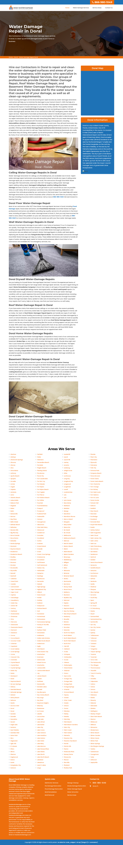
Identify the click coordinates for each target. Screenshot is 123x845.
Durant (13, 722)
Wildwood (93, 722)
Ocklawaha (67, 657)
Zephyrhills (94, 762)
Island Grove (41, 662)
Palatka (66, 716)
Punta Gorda (94, 500)
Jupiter (39, 679)
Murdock (67, 595)
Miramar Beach (69, 576)
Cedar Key (14, 603)
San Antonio (94, 549)
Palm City (67, 727)
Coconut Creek (16, 641)
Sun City (93, 625)
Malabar (66, 508)
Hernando (40, 581)
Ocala (66, 652)
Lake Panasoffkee (43, 749)
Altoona (13, 462)
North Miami (68, 635)
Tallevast (93, 638)
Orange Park (68, 684)
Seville (92, 584)
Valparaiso (94, 681)
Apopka (13, 479)
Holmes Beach (42, 608)
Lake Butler (40, 725)
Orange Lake (68, 681)
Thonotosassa (95, 668)
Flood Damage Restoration (54, 789)
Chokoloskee (15, 614)
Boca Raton (14, 538)
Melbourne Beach (69, 538)
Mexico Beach (68, 546)
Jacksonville (41, 668)
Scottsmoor (94, 573)
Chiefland (14, 611)
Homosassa (41, 619)
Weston (93, 719)
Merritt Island (68, 543)
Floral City (40, 476)
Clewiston (14, 633)
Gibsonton (40, 524)
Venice (92, 687)
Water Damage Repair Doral (28, 57)
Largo (39, 768)
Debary (13, 687)
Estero (13, 760)
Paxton (66, 749)
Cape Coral (14, 592)
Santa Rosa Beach (96, 562)
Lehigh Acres (68, 470)
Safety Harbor (95, 530)
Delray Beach (15, 697)
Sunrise (92, 630)
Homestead (41, 616)
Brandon (13, 560)
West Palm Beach (96, 716)
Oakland (67, 649)
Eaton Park (14, 735)
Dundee (13, 714)
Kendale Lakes (42, 687)
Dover (12, 711)
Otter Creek (68, 700)
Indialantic (40, 635)
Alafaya (13, 457)
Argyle (13, 487)
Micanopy (67, 557)
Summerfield (94, 616)
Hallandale (40, 570)
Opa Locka (67, 676)
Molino (66, 579)
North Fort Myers (69, 633)
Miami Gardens (69, 554)
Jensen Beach (41, 676)
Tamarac (93, 641)
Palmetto (67, 735)
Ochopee (67, 654)
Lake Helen (40, 741)
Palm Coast (67, 730)
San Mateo (94, 552)
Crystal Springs (16, 668)
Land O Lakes (41, 765)
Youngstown (94, 754)
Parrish (66, 743)
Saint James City (95, 538)
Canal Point (14, 581)
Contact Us (109, 8)
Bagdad (13, 506)
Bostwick (13, 546)
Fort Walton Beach (43, 497)
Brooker (13, 565)
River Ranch (94, 511)
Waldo (92, 697)
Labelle (39, 714)
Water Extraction (72, 792)
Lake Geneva (41, 733)
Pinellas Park (68, 768)
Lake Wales (41, 752)
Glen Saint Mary (42, 527)
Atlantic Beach (15, 497)
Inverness (40, 657)
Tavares (93, 654)
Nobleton (67, 625)
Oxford (66, 706)
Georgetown (41, 522)
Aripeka (13, 489)
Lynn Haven (67, 500)
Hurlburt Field (41, 630)
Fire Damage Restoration (53, 786)
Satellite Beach (95, 568)
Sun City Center (95, 627)
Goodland (40, 538)
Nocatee (67, 627)
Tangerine (93, 649)
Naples (66, 603)
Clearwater (14, 625)
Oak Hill (66, 646)
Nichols (66, 622)
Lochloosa (67, 476)
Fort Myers (40, 487)
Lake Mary (40, 743)
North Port (67, 643)
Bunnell (13, 573)
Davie (12, 679)
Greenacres (41, 557)
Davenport (14, 676)
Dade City (14, 670)
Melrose (66, 541)
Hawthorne (40, 579)
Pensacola (67, 757)
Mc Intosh (67, 533)
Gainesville (40, 516)
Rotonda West (95, 522)
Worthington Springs (97, 746)
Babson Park (15, 503)
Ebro (12, 738)
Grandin (40, 549)
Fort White (40, 500)
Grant (39, 552)
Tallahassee (94, 635)
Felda (39, 457)
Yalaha (92, 749)
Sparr (92, 600)
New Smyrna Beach (70, 614)
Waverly (93, 700)
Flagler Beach (41, 468)
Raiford (92, 506)
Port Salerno (94, 495)
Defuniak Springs (16, 692)
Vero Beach (94, 692)
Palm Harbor (68, 733)
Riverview (93, 514)
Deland (13, 695)
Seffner (92, 579)
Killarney (40, 706)
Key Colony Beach (43, 695)
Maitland (67, 506)
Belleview (14, 527)
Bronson (13, 562)
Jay (38, 673)
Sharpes (93, 589)
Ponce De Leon (95, 476)
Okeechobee (68, 668)
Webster (93, 703)
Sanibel (92, 560)
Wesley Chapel (95, 714)
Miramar (66, 573)
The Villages (94, 665)
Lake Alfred (41, 722)
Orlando (66, 689)
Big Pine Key (14, 533)
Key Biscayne (41, 692)
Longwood (67, 484)
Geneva (39, 519)
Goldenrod (40, 533)
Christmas (14, 616)
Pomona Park (94, 470)
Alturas (13, 465)
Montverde (67, 581)
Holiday (39, 600)
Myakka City (68, 597)
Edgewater (14, 741)
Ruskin (92, 527)
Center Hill (14, 606)
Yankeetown (94, 752)
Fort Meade (41, 484)
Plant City (93, 457)
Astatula (13, 492)
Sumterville (94, 622)
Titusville (93, 670)
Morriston (67, 584)
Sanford (93, 557)
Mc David (67, 530)
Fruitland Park (41, 514)
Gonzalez (40, 535)
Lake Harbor (41, 738)
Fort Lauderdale (42, 479)
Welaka (92, 708)
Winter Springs (95, 743)
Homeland (40, 614)
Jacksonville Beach (43, 670)
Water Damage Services (81, 8)
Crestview (14, 660)
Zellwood (93, 760)
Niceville (66, 619)
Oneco (66, 673)
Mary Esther (67, 524)
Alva (12, 468)
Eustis (12, 762)
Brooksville (14, 568)
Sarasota (93, 565)
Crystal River (15, 665)
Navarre (66, 606)
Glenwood (40, 530)
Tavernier (93, 657)
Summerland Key (96, 619)
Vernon (92, 689)
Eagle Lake (14, 725)
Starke (92, 611)
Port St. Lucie (94, 497)
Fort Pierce (40, 495)
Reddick (93, 508)
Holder (39, 597)
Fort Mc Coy (41, 481)
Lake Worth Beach (43, 757)
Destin (13, 703)
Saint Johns (94, 541)
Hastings (40, 576)
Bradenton (14, 552)
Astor (12, 495)
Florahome (40, 473)
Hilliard (39, 592)
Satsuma (93, 570)
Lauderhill (67, 454)
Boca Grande (15, 535)
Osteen (66, 697)
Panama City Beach (70, 741)
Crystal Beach (15, 662)
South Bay (93, 597)
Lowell (66, 489)
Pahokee (67, 711)
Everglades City (16, 765)
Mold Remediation (51, 792)
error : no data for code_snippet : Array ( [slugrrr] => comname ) (75, 842)
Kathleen (40, 681)
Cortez (13, 654)
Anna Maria (14, 470)
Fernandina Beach (43, 462)
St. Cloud (93, 606)
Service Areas (96, 8)
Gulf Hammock (42, 565)
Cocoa (13, 635)
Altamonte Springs (17, 460)
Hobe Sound (41, 595)
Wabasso (93, 695)
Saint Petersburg (95, 546)
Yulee (92, 757)
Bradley (13, 557)
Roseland (93, 519)
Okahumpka (68, 665)
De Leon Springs (16, 684)
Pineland (66, 765)
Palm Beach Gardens (71, 725)
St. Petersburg (95, 608)
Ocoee (66, 660)
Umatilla (93, 679)
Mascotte (67, 527)
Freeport (40, 508)
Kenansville (41, 684)
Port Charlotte (95, 484)
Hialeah (39, 584)
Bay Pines (14, 519)
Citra (12, 619)
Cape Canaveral (16, 589)
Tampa (92, 646)
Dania (12, 673)
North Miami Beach (70, 638)
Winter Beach (94, 733)
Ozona (66, 708)
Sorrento (93, 595)
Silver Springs (94, 592)
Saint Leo (93, 543)
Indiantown (41, 643)
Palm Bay (67, 719)
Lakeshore (40, 762)
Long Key (67, 479)
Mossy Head (68, 587)
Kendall (39, 689)
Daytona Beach (16, 681)
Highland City (41, 589)
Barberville (14, 514)
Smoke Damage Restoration (76, 786)
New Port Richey (69, 611)
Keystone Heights (43, 703)
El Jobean (14, 746)
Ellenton (13, 754)
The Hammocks (95, 662)
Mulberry (67, 592)
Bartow (13, 516)
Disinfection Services (51, 783)
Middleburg (67, 560)
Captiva (13, 595)
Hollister (40, 603)
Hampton (40, 573)
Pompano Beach (95, 473)
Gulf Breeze (41, 562)
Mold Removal (49, 795)
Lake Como (41, 730)
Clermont (14, 630)
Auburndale (14, 500)
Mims (65, 568)
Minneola (67, 570)
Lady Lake (40, 719)
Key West (40, 700)
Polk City (93, 468)
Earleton (13, 727)
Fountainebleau (42, 506)
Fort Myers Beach (43, 489)
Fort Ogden (41, 492)
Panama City (68, 738)
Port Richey (94, 489)
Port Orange (94, 487)
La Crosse (40, 711)
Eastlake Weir (15, 733)
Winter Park (94, 741)
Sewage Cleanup (73, 783)
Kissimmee (40, 708)
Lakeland (40, 760)
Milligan (66, 562)
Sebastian (93, 576)
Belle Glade (14, 522)
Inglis (39, 646)
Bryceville (14, 570)
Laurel (66, 457)
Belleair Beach (15, 524)
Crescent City (15, 657)
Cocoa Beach (15, 638)
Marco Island (68, 519)
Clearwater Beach (17, 627)
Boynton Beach (16, 549)
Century (13, 608)
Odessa (66, 662)
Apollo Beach (15, 476)
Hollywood (40, 606)
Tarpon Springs (95, 652)
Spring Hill (93, 603)
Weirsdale (93, 706)
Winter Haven (94, 738)
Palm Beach (68, 722)
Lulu (65, 495)
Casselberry (15, 600)
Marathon (67, 514)
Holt (38, 611)
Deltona (13, 700)
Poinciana (93, 465)
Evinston (13, 768)
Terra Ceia (93, 660)
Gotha (39, 541)
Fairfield (39, 454)
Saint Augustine (95, 533)
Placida (92, 454)
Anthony (13, 473)
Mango (66, 511)
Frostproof (40, 511)
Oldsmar (67, 670)
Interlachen (41, 654)
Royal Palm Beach (96, 524)
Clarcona (14, 622)
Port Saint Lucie (95, 492)
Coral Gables (15, 649)
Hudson (39, 627)
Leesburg (67, 468)
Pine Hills (66, 762)
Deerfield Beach (16, 689)
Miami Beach (68, 552)
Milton (66, 565)
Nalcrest (66, 600)
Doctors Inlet (15, 706)
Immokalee (41, 633)
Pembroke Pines (69, 752)
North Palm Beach (70, 641)
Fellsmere (40, 460)
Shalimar (93, 587)
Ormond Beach (69, 692)
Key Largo (40, 697)
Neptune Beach (69, 608)
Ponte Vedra (94, 479)
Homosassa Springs (43, 622)
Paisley (66, 714)
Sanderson (94, 554)
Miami (66, 549)
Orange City (68, 679)
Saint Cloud (94, 535)
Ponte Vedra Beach (96, 481)
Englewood (14, 757)
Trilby (92, 676)
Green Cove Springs (43, 554)
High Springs (41, 587)
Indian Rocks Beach (43, 641)
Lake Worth (41, 754)
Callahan (14, 579)
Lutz (65, 497)
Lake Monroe (41, 746)
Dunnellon (14, 719)
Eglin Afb (13, 743)
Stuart (92, 614)
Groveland (40, 560)
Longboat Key (68, 481)
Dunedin (13, 716)
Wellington (94, 711)
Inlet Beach (41, 649)
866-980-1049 (103, 2)
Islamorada (41, 660)
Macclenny (67, 503)
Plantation (93, 460)
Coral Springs (15, 652)
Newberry (67, 616)
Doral (16, 57)
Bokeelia (13, 541)
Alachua (13, 454)
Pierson (66, 760)
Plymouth (93, 462)
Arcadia (13, 481)
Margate (67, 522)
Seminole (93, 581)
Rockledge (94, 516)
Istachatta (40, 665)
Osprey (66, 695)
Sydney (92, 633)
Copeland (14, 646)
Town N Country (95, 673)
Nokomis (67, 630)
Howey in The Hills (43, 625)
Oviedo (66, 703)
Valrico (92, 684)
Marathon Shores (69, 516)
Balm (12, 511)
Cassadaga (14, 597)
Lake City (40, 727)
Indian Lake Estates (43, 638)
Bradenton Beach (16, 554)
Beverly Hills (14, 530)
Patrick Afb (67, 746)
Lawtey (66, 462)
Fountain (40, 503)
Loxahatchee (68, 492)
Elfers (12, 749)
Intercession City (42, 652)
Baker (12, 508)
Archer (13, 484)
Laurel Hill (67, 460)
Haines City (40, 568)
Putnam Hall (94, 503)
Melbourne (67, 535)
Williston (93, 725)
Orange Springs (69, 687)
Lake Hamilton (41, 735)
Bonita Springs (15, 543)
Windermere (94, 730)
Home (67, 8)
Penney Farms (68, 754)
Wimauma (93, 727)
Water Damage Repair (74, 789)
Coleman (14, 643)
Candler (13, 584)
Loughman (67, 487)
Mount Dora (68, 589)
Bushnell (13, 576)
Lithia (65, 473)
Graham (40, 543)
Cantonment (15, 587)
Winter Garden (95, 735)
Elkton (12, 752)
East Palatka (15, 730)
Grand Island (41, 546)
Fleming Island (42, 470)
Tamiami (93, 643)
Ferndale (40, 465)
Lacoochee (40, 716)
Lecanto (66, 465)
